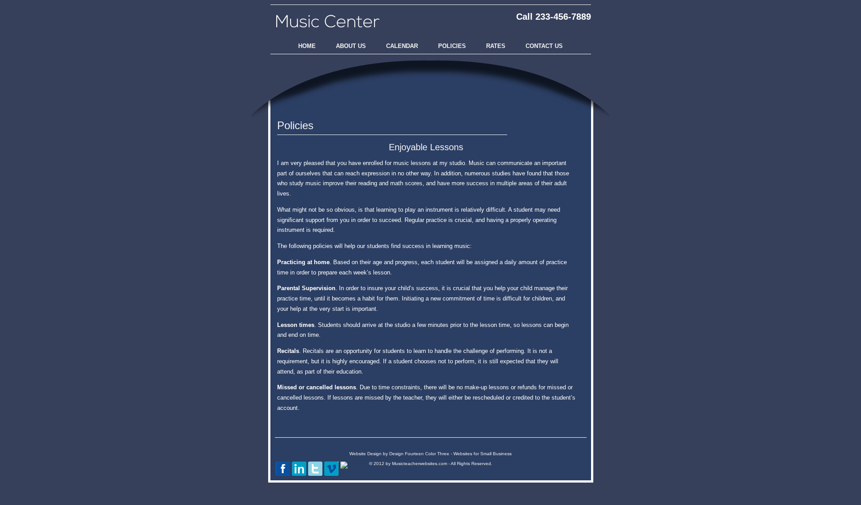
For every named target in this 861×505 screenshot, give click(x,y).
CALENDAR (402, 46)
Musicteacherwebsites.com (419, 463)
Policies (452, 46)
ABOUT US (351, 46)
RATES (495, 46)
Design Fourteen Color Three (420, 453)
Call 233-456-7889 (553, 17)
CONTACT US (544, 46)
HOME (307, 46)
